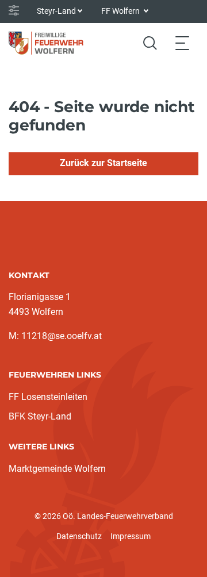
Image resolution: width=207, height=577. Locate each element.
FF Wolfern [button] (121, 11)
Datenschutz (79, 536)
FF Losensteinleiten (48, 396)
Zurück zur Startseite (103, 162)
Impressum (130, 536)
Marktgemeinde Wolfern (57, 468)
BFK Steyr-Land (40, 416)
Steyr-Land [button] (56, 11)
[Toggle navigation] (182, 43)
